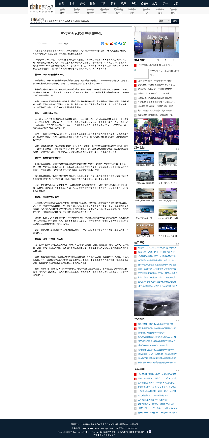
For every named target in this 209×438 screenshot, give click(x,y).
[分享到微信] (124, 43)
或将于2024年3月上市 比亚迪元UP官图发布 (157, 269)
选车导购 (139, 369)
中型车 (105, 13)
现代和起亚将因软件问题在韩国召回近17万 (157, 328)
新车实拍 (139, 147)
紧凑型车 (91, 13)
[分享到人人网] (120, 43)
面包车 (174, 13)
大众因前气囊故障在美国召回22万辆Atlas (156, 350)
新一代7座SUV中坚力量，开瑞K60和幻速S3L (158, 413)
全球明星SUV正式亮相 (145, 201)
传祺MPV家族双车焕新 (168, 218)
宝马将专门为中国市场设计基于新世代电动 (157, 282)
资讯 (61, 3)
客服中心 (95, 424)
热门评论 (139, 242)
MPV (132, 13)
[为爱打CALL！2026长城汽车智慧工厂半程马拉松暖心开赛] (157, 144)
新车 (113, 3)
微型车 (63, 13)
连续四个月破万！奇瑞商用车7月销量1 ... (156, 81)
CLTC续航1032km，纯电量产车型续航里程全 (157, 286)
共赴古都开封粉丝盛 (145, 165)
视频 (123, 3)
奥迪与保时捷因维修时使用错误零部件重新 (157, 358)
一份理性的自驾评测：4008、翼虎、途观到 (157, 391)
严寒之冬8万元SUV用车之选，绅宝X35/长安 (157, 378)
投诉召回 (139, 319)
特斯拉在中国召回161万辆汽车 (151, 333)
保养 (165, 3)
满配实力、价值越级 (145, 183)
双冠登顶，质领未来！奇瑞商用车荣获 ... (156, 89)
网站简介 (75, 424)
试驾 (82, 3)
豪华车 (119, 13)
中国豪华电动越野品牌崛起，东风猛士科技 (157, 260)
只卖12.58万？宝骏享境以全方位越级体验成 (157, 248)
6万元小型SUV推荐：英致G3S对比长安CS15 (157, 408)
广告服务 (85, 424)
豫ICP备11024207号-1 (138, 432)
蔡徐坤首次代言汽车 (168, 165)
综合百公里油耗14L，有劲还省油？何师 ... (156, 106)
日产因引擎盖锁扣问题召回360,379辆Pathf (156, 341)
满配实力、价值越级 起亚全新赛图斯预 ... (156, 98)
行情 (102, 3)
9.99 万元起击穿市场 (168, 201)
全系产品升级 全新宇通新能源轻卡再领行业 (157, 265)
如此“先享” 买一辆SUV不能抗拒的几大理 (156, 404)
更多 (177, 149)
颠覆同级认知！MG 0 (168, 183)
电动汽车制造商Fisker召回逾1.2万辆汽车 (155, 324)
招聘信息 (124, 424)
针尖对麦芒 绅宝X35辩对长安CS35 (153, 395)
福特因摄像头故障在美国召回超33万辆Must (157, 362)
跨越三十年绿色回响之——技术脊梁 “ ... (155, 93)
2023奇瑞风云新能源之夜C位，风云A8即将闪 (157, 273)
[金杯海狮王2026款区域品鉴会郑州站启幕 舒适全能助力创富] (157, 57)
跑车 (160, 13)
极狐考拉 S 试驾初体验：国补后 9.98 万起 (156, 252)
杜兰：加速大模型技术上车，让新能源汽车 (157, 277)
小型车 (77, 13)
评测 (92, 3)
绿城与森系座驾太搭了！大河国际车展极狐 (157, 256)
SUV (146, 13)
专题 (175, 3)
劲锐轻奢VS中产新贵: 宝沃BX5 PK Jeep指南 (157, 387)
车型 (134, 3)
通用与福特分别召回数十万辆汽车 (153, 345)
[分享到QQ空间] (107, 43)
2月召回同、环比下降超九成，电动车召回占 (157, 354)
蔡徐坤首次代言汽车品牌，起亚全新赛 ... (156, 111)
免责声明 (114, 424)
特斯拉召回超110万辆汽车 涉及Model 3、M (157, 337)
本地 (71, 3)
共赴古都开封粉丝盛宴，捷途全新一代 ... (156, 115)
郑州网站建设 (109, 435)
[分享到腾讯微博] (116, 43)
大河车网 (67, 44)
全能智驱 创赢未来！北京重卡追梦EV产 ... (156, 102)
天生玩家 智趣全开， (145, 218)
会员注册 (134, 424)
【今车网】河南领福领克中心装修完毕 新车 (157, 374)
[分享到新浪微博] (111, 43)
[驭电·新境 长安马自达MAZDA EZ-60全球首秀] (157, 315)
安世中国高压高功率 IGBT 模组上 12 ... (155, 65)
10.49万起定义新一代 (145, 236)
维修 (154, 3)
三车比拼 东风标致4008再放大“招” (153, 400)
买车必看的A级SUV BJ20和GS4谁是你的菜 (156, 383)
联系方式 (104, 424)
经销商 (144, 3)
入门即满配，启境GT (168, 236)
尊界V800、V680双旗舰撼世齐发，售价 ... (156, 85)
